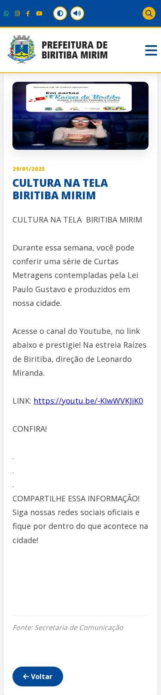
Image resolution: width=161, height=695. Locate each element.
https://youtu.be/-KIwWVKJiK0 (88, 400)
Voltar (40, 676)
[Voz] (77, 13)
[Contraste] (60, 13)
